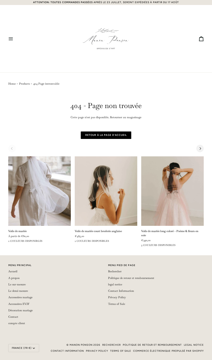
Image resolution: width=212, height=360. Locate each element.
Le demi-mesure (18, 291)
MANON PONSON (81, 344)
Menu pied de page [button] (121, 265)
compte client (16, 323)
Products (24, 83)
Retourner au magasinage (125, 117)
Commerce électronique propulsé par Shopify (168, 350)
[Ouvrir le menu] (14, 38)
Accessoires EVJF (18, 304)
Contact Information (121, 291)
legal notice (115, 284)
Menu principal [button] (19, 265)
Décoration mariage (20, 310)
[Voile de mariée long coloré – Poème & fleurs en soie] (172, 191)
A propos (13, 278)
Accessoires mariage (20, 297)
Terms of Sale (116, 304)
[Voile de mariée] (39, 191)
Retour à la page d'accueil (106, 135)
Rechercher (115, 271)
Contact (13, 317)
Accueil (12, 271)
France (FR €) (21, 348)
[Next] (200, 148)
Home (12, 83)
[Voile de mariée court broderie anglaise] (106, 191)
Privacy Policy (117, 297)
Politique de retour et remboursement (131, 278)
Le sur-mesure (17, 284)
